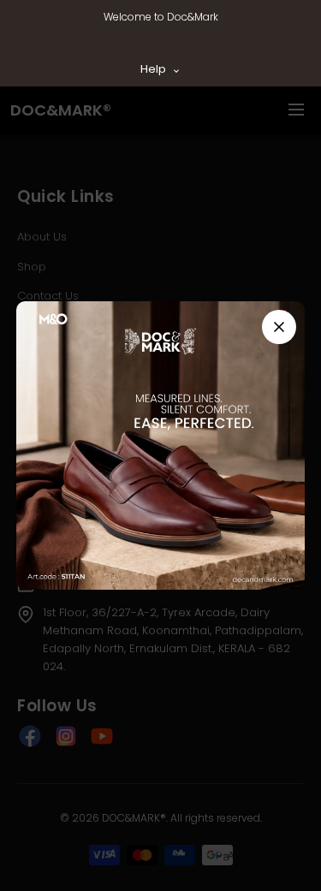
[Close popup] (279, 327)
